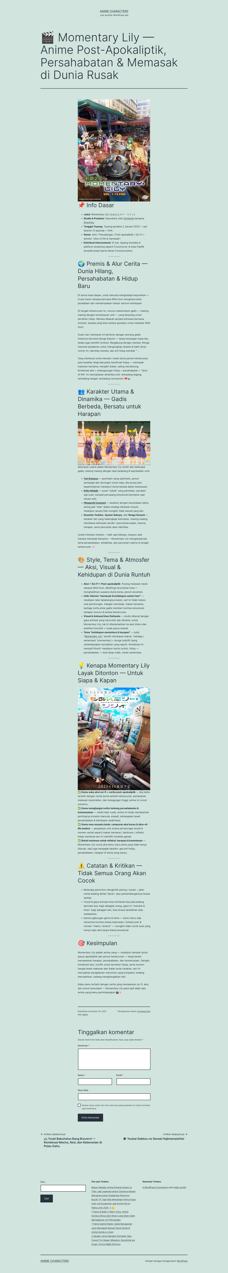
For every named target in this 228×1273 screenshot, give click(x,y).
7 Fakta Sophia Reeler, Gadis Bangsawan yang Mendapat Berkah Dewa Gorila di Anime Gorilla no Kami (111, 1228)
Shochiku (89, 222)
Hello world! (180, 1187)
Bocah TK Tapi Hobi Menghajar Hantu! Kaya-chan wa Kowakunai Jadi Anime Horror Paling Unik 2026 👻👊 (113, 1203)
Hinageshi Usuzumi (95, 502)
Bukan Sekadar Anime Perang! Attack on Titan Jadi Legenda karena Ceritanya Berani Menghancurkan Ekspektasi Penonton (113, 1191)
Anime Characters (114, 11)
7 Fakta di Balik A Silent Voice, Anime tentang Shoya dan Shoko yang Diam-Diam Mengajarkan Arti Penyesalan (113, 1216)
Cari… (43, 1182)
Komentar (83, 1045)
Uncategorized (143, 1011)
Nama (81, 1075)
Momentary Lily (93, 636)
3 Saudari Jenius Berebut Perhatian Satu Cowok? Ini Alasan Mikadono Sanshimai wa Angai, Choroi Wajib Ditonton (113, 1240)
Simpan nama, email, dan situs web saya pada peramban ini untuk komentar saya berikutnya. (116, 1107)
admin (85, 1014)
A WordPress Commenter (155, 1187)
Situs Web (83, 1090)
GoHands (129, 218)
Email (119, 1075)
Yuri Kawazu (91, 478)
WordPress (182, 1261)
